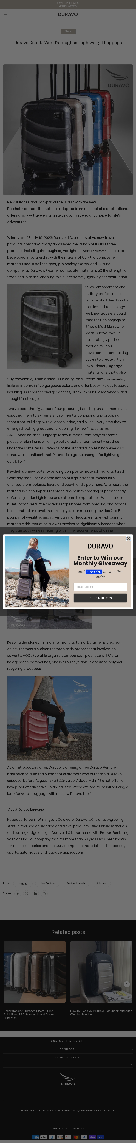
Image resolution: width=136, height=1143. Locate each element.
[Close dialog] (128, 538)
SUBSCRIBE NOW (100, 597)
